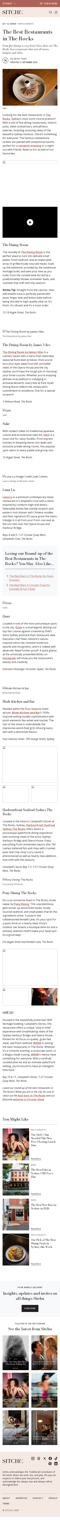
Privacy (53, 1498)
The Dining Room (32, 252)
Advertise (21, 1498)
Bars (33, 1165)
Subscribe (50, 3)
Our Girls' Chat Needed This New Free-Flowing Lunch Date (43, 1140)
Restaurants (26, 23)
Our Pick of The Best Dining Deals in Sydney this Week (43, 1243)
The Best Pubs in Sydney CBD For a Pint (42, 1173)
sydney (7, 3)
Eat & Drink (9, 23)
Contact (38, 1498)
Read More (36, 1158)
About (6, 1498)
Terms (6, 1503)
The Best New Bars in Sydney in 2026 (43, 1206)
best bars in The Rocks (31, 1095)
